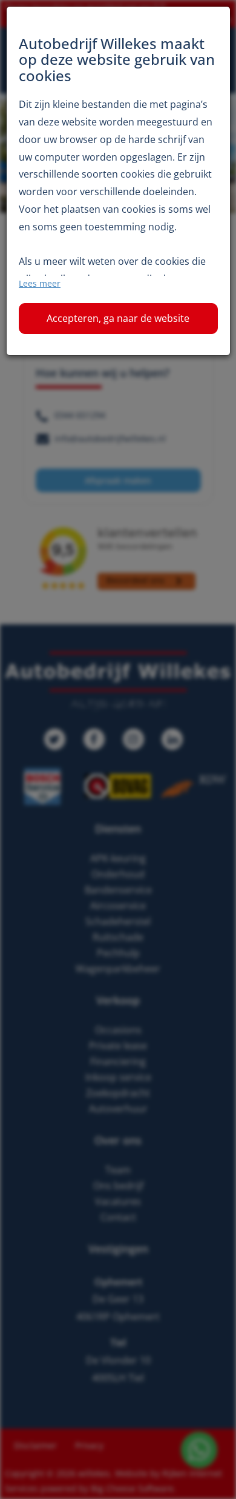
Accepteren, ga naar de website (118, 318)
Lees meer (40, 283)
